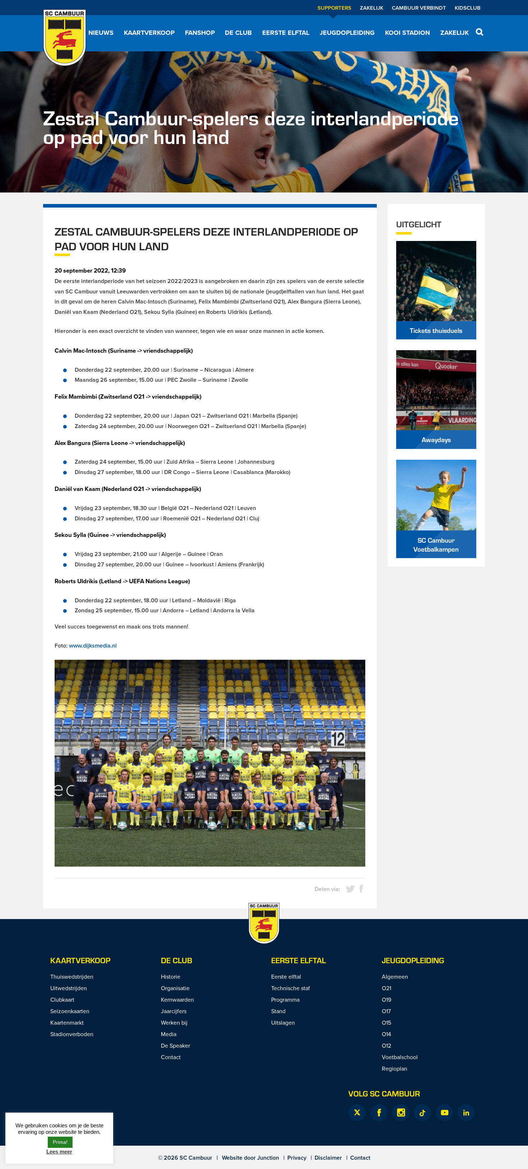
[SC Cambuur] (64, 37)
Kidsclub (468, 7)
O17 (386, 1011)
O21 (386, 988)
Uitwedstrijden (68, 988)
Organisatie (175, 988)
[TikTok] (422, 1112)
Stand (278, 1011)
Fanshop (200, 32)
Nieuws (101, 32)
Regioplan (394, 1068)
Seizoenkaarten (69, 1011)
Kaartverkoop (149, 32)
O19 (386, 999)
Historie (170, 976)
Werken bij (174, 1022)
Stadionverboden (71, 1034)
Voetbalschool (400, 1057)
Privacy (296, 1158)
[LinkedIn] (466, 1112)
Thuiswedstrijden (71, 976)
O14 (386, 1034)
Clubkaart (62, 999)
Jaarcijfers (173, 1011)
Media (168, 1034)
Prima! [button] (60, 1142)
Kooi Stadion (407, 32)
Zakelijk (371, 7)
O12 (386, 1045)
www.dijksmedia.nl (93, 645)
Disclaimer (328, 1158)
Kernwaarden (177, 999)
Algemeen (395, 976)
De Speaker (175, 1045)
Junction (268, 1158)
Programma (285, 999)
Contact (171, 1057)
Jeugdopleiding (347, 32)
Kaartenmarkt (67, 1022)
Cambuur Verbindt (419, 7)
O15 (386, 1022)
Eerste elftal (285, 32)
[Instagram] (400, 1112)
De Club (238, 32)
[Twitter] (357, 1112)
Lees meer (59, 1152)
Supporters (334, 7)
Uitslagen (283, 1022)
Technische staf (290, 988)
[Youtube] (444, 1112)
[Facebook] (379, 1112)
